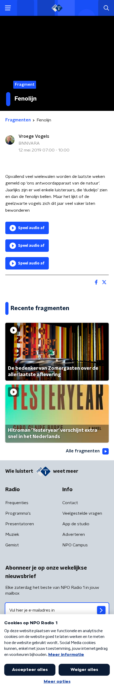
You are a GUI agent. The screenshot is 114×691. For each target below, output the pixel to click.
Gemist (12, 545)
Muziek (12, 534)
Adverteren (73, 534)
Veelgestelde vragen (82, 513)
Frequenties (16, 503)
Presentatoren (19, 524)
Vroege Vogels (34, 136)
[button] (8, 8)
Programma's (18, 513)
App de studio (75, 524)
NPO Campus (75, 545)
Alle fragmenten (83, 451)
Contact (70, 503)
